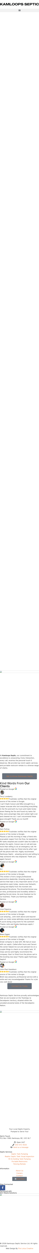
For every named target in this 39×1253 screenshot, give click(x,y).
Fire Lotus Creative (25, 1248)
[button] (19, 10)
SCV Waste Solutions (8, 1193)
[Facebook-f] (2, 1187)
